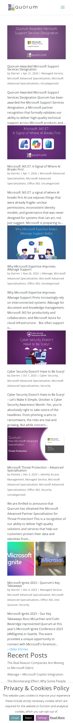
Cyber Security (49, 375)
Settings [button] (42, 717)
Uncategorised (49, 83)
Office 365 (33, 183)
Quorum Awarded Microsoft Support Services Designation (33, 67)
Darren (15, 73)
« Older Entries (17, 649)
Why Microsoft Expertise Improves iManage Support (31, 267)
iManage (47, 273)
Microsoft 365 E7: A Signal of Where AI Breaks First (33, 167)
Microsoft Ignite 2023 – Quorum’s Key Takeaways (33, 584)
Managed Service (52, 73)
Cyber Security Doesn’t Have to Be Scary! (35, 371)
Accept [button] (15, 717)
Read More (57, 717)
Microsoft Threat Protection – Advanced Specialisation (35, 468)
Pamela (15, 474)
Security (45, 385)
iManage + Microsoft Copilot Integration (35, 674)
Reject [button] (28, 717)
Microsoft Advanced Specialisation (28, 78)
